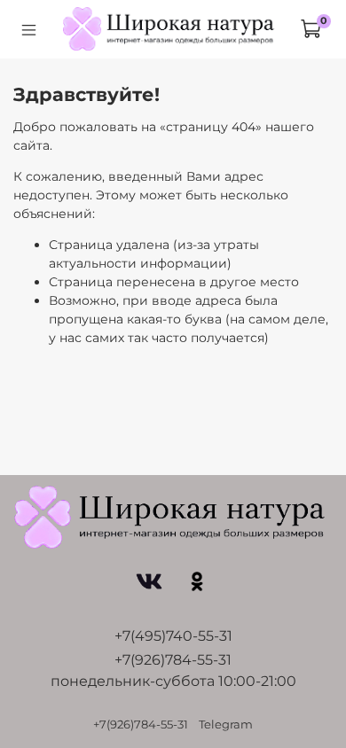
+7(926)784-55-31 (173, 659)
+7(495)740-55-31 (173, 635)
